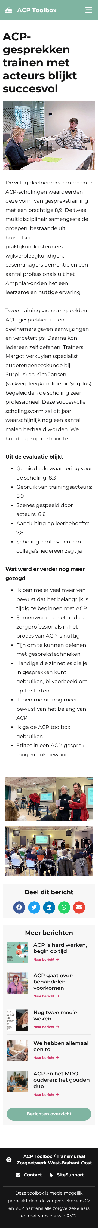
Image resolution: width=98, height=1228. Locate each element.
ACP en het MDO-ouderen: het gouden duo (61, 1079)
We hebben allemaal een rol (60, 1046)
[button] (19, 907)
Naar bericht (44, 959)
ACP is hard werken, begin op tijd (60, 948)
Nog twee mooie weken (55, 1015)
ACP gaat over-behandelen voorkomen (53, 981)
